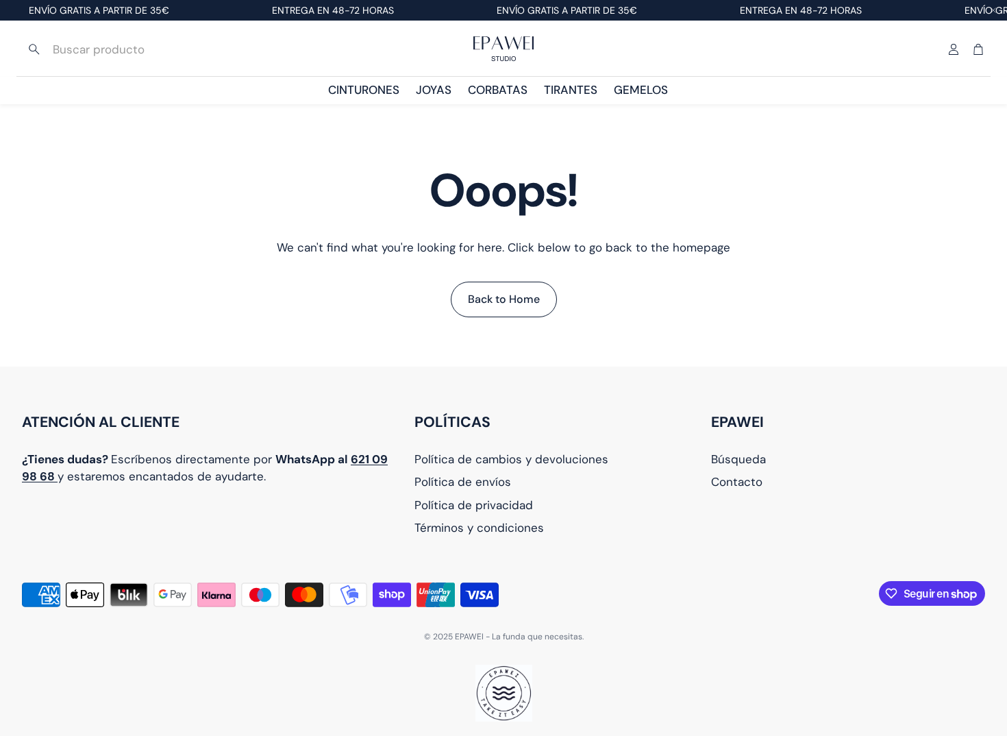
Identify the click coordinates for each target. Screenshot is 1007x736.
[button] (111, 49)
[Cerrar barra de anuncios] (993, 10)
